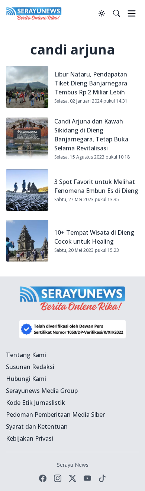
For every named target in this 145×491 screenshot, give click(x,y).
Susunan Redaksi (30, 367)
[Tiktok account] (102, 478)
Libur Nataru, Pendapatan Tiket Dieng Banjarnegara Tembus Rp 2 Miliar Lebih (90, 83)
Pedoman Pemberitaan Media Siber (55, 414)
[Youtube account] (87, 478)
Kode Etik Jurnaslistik (35, 402)
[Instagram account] (57, 478)
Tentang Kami (26, 355)
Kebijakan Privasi (29, 438)
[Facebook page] (42, 478)
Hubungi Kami (26, 379)
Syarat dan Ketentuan (37, 426)
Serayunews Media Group (42, 391)
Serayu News (72, 464)
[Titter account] (72, 478)
